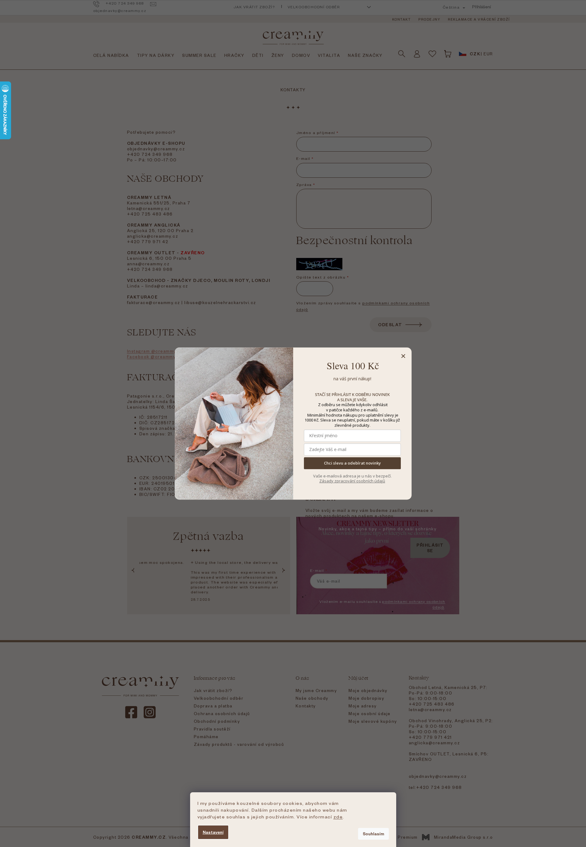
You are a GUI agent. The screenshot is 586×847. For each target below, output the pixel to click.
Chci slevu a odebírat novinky (352, 463)
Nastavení (213, 832)
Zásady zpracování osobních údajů (352, 481)
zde (338, 816)
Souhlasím (373, 833)
